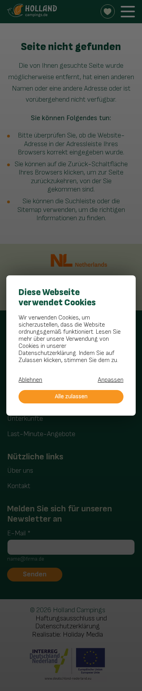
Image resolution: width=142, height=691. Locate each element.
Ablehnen (30, 380)
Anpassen (110, 380)
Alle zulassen (71, 396)
